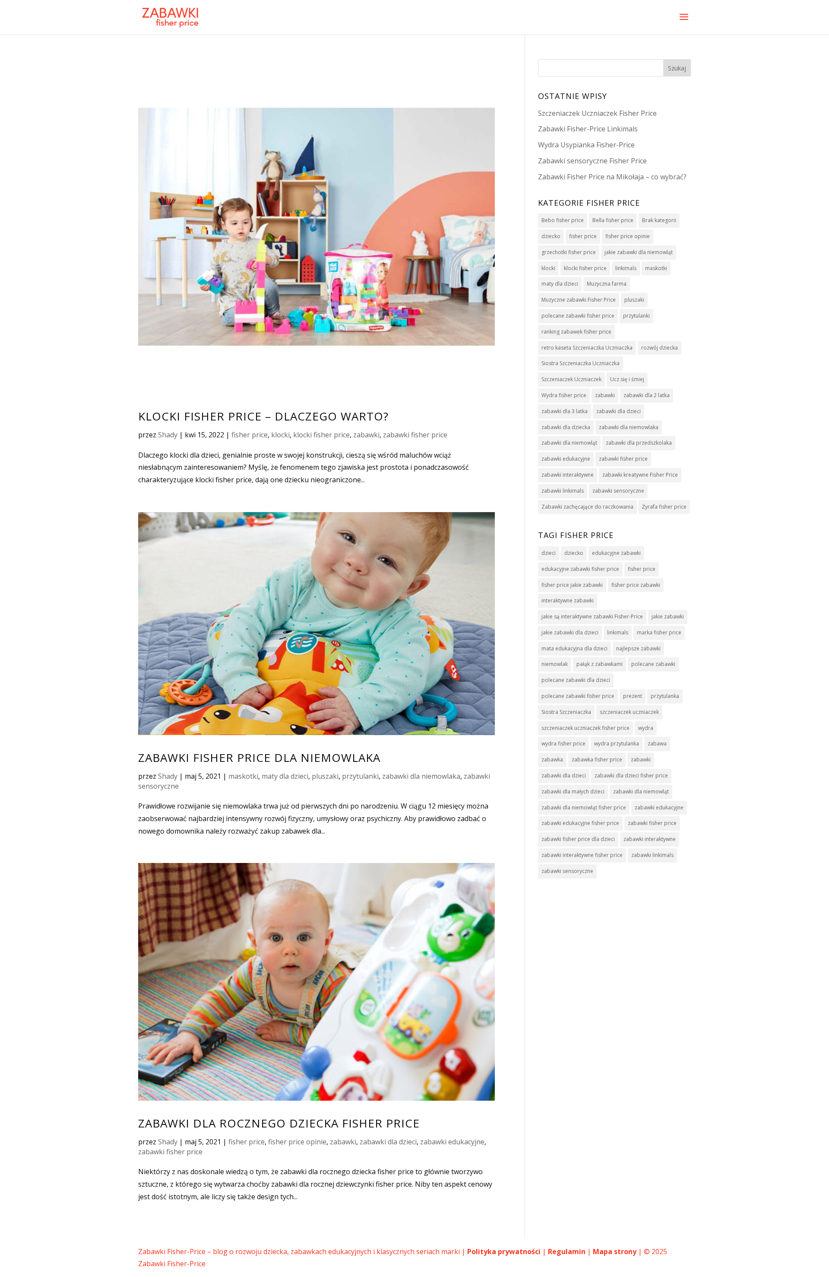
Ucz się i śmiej (627, 379)
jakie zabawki (668, 616)
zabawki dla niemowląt (569, 442)
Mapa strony (614, 1251)
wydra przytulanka (616, 743)
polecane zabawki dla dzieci (575, 680)
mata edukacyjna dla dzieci (574, 648)
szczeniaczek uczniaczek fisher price (585, 728)
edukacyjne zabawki (616, 553)
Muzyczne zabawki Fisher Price (578, 299)
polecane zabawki (653, 664)
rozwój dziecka (659, 347)
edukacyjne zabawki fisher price (580, 569)
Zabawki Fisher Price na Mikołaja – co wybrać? (612, 177)
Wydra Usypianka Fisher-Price (586, 145)
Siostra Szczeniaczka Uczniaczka (580, 363)
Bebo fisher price (562, 220)
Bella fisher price (612, 220)
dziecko (550, 236)
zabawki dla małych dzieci (572, 791)
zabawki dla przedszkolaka (639, 442)
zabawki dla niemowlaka (421, 776)
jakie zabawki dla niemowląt (638, 252)
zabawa (657, 743)
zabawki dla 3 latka (564, 411)
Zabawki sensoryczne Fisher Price (592, 161)
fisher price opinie (297, 1141)
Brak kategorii (659, 220)
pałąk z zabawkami (599, 664)
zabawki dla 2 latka (646, 395)
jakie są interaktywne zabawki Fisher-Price (592, 616)
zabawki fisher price (415, 434)
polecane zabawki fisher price (577, 315)
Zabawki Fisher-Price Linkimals (588, 129)
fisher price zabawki (635, 585)
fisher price (249, 434)
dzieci (548, 553)
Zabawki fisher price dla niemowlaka (259, 757)
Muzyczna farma (606, 283)
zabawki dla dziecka (565, 427)
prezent (632, 696)
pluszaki (325, 776)
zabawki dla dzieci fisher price (631, 775)
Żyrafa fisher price (664, 506)
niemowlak (554, 664)
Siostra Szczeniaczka (566, 712)
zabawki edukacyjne (452, 1141)
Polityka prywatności (504, 1251)
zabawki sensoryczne (618, 490)
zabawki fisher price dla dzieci (578, 839)
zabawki (366, 434)
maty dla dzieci (285, 776)
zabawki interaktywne (567, 474)
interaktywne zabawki (567, 600)
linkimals (625, 268)
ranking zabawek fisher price (576, 331)
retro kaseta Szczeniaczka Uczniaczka (587, 347)
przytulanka (665, 696)
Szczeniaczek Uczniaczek (571, 379)
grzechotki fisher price (568, 252)
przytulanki (360, 776)
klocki (280, 434)
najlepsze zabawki (638, 648)
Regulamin (566, 1251)
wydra (645, 728)
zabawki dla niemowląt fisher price (583, 807)
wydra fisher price (563, 743)
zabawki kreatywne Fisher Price (640, 474)
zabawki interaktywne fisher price (582, 855)
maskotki (243, 776)
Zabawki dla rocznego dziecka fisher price (279, 1123)
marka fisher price (659, 632)
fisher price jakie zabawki (572, 585)
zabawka (552, 759)
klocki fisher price (321, 434)
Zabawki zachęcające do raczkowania (587, 506)
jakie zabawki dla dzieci (569, 632)
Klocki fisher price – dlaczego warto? (263, 416)
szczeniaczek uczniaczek (629, 712)
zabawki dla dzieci (388, 1141)
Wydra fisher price (563, 395)
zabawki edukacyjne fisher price (580, 823)
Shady (167, 434)
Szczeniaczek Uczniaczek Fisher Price (597, 113)
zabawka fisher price (597, 759)
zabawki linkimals (562, 490)
